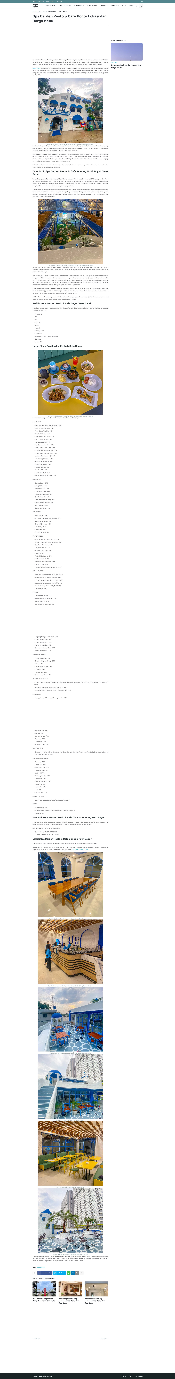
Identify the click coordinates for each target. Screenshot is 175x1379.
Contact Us (41, 1)
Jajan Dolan (35, 5)
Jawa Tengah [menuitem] (64, 6)
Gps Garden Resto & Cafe (80, 850)
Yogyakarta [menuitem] (50, 6)
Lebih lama (103, 1339)
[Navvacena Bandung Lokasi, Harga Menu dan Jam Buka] (96, 1288)
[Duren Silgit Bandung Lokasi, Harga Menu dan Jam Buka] (70, 1288)
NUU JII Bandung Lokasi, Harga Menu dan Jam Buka (44, 1300)
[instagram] (142, 1)
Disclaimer (59, 1)
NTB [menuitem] (130, 6)
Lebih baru (37, 1339)
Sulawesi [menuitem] (62, 11)
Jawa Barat (43, 12)
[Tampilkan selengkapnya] (82, 1273)
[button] (136, 6)
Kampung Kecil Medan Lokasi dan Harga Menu (126, 66)
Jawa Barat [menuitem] (91, 6)
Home (124, 1376)
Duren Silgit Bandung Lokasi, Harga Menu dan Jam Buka (69, 1301)
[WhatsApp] (68, 1273)
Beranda (35, 12)
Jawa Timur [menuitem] (78, 6)
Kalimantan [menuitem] (50, 11)
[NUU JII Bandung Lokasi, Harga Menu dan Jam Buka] (44, 1288)
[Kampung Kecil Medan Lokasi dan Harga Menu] (127, 52)
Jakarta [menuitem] (103, 6)
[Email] (77, 1273)
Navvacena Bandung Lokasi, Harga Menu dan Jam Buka (95, 1301)
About (34, 1)
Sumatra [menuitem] (114, 6)
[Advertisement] (70, 42)
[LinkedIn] (73, 1273)
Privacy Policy (50, 1)
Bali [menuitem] (123, 6)
